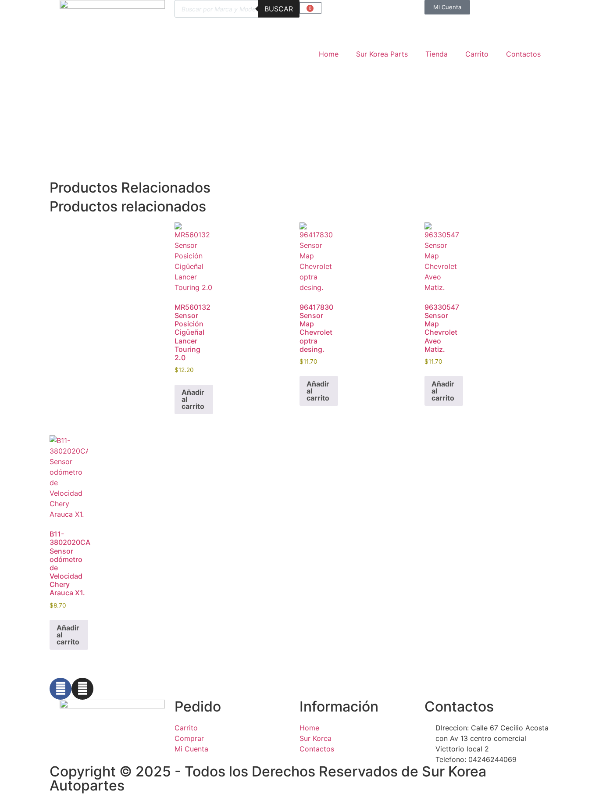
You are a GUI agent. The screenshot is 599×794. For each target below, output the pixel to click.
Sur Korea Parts (382, 54)
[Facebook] (60, 689)
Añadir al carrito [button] (193, 399)
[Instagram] (82, 689)
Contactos (523, 54)
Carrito (476, 54)
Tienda (436, 54)
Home (329, 54)
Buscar (278, 8)
